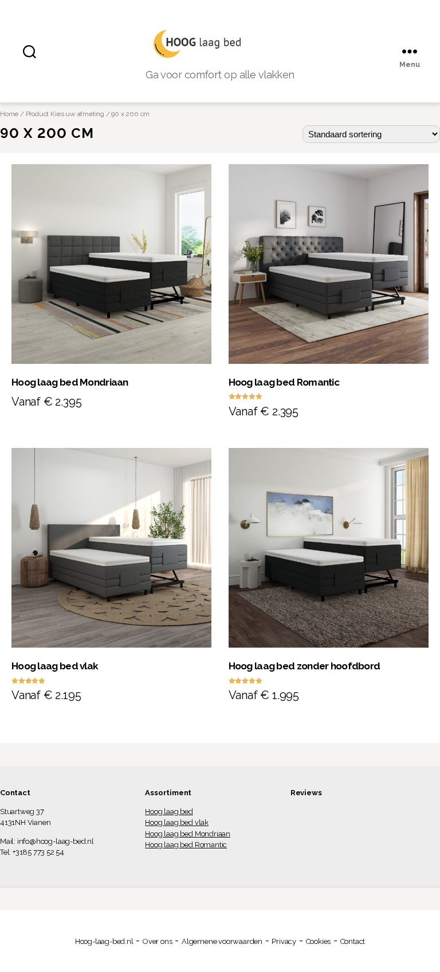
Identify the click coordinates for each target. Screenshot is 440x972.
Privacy (284, 941)
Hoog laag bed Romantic (186, 844)
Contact (353, 941)
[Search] (29, 51)
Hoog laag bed (168, 811)
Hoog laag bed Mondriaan (187, 834)
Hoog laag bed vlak (177, 822)
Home (9, 114)
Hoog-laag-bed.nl (104, 941)
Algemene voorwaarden (222, 941)
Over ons (157, 941)
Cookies (318, 941)
